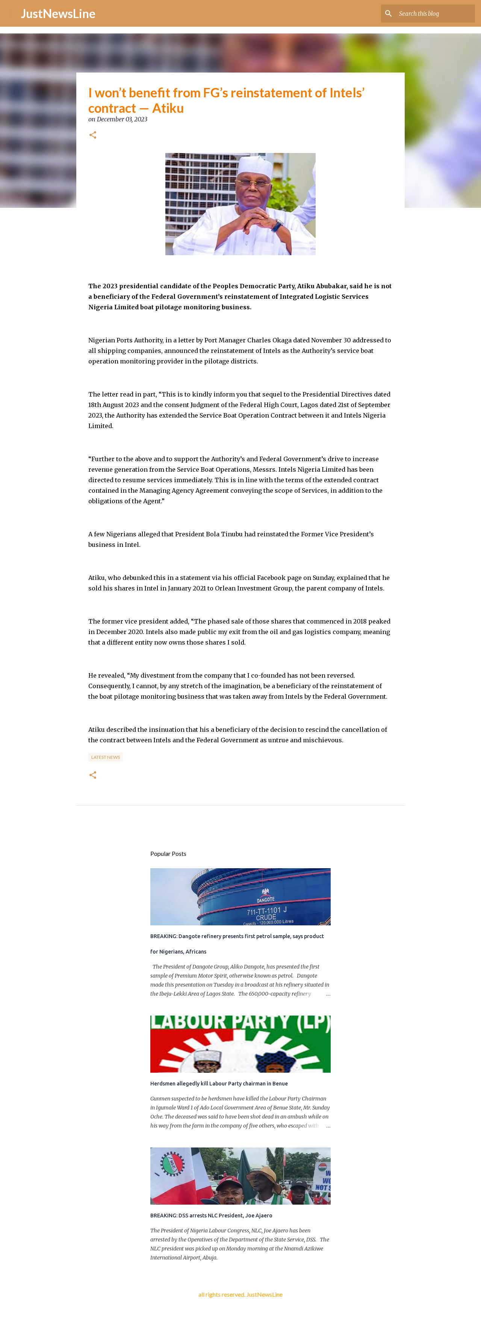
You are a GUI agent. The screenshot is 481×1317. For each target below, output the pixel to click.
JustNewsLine (58, 13)
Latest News (105, 757)
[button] (92, 135)
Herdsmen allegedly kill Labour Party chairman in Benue (219, 1084)
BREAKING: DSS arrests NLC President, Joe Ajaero (211, 1216)
